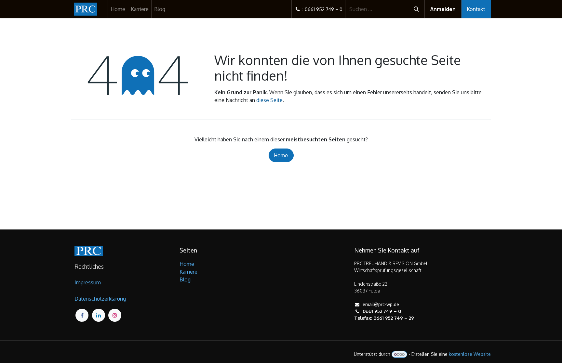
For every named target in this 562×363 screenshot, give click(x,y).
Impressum (87, 282)
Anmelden (443, 9)
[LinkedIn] (98, 315)
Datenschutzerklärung (100, 298)
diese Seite (269, 100)
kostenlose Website (470, 354)
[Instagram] (114, 315)
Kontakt (476, 9)
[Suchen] (416, 9)
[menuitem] (118, 9)
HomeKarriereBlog (188, 272)
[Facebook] (81, 315)
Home (281, 155)
